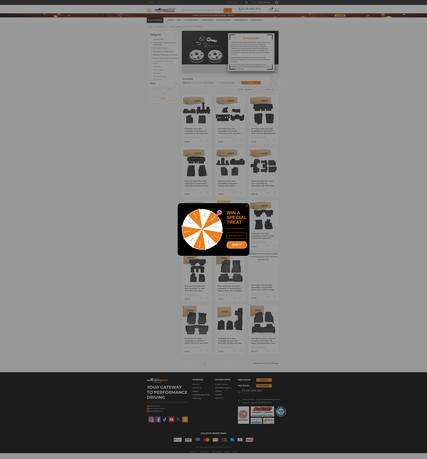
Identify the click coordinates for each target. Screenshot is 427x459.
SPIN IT (237, 244)
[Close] (246, 206)
